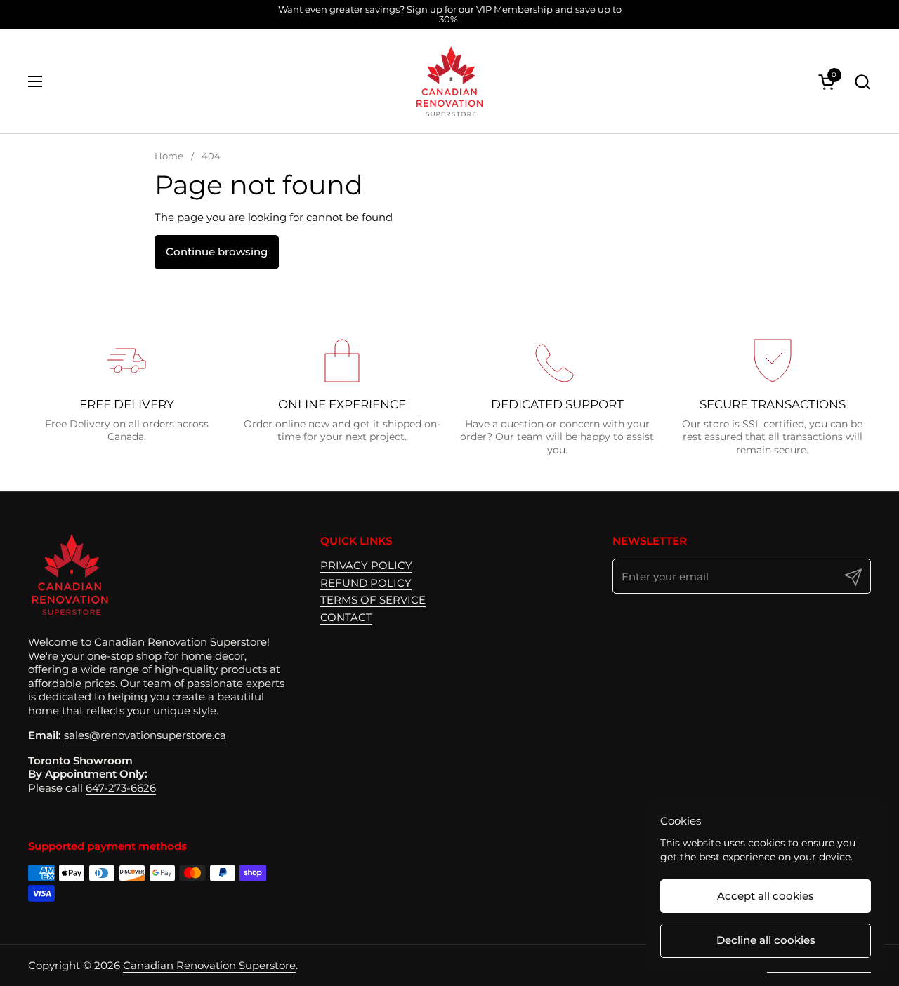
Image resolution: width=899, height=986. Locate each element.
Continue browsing (217, 251)
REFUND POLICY (366, 582)
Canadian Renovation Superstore (209, 965)
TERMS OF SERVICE (373, 599)
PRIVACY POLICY (366, 565)
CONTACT (346, 617)
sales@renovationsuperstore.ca (145, 735)
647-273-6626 (121, 787)
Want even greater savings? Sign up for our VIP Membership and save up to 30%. (450, 14)
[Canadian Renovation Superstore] (449, 81)
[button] (862, 82)
